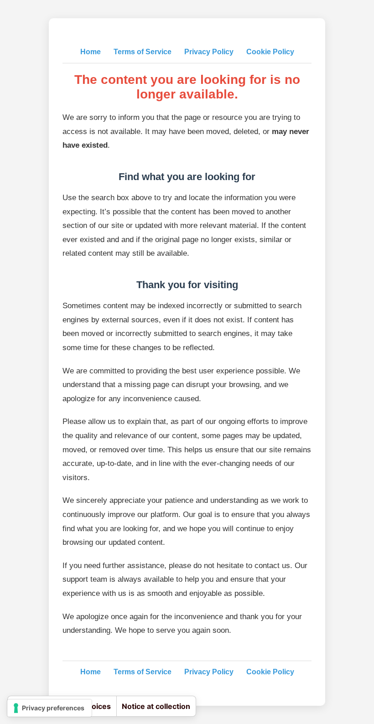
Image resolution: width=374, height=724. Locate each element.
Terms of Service (142, 52)
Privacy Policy (209, 52)
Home (90, 52)
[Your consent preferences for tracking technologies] (49, 708)
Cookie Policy (270, 52)
